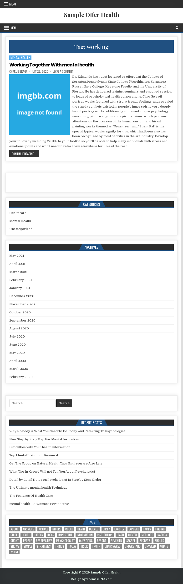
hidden (39, 535)
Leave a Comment (63, 71)
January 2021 (19, 288)
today (72, 546)
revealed (116, 540)
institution (104, 535)
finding (160, 529)
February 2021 (20, 280)
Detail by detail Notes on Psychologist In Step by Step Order (55, 479)
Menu (12, 4)
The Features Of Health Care (31, 495)
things (59, 546)
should (159, 540)
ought (14, 540)
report (102, 540)
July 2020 (17, 336)
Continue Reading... (25, 153)
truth (96, 546)
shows (14, 546)
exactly (119, 529)
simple (28, 546)
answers (28, 529)
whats (164, 546)
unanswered (113, 546)
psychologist (65, 540)
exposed (134, 529)
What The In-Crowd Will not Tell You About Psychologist (52, 471)
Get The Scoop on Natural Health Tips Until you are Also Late (55, 463)
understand (133, 546)
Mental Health (20, 57)
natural (163, 535)
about (14, 529)
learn (120, 535)
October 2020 (20, 312)
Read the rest (116, 146)
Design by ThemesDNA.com (91, 579)
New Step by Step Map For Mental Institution (44, 439)
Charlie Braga (18, 71)
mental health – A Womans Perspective (39, 504)
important (65, 535)
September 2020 (22, 320)
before (56, 529)
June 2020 (17, 344)
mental (132, 535)
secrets (145, 540)
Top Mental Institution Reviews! (33, 455)
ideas (50, 535)
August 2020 (19, 328)
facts (147, 529)
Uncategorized (20, 229)
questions (86, 540)
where (14, 552)
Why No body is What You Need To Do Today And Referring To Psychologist (67, 431)
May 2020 (17, 353)
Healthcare (17, 213)
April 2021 (17, 264)
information (85, 535)
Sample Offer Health (91, 14)
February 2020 (21, 377)
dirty (106, 529)
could (69, 529)
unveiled (150, 546)
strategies (43, 546)
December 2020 (21, 296)
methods (147, 535)
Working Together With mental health (51, 64)
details (93, 529)
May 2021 (16, 255)
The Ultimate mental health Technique (38, 487)
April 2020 (17, 361)
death (81, 529)
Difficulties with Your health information (39, 447)
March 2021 (18, 272)
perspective (44, 540)
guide (13, 535)
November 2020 (22, 304)
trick (84, 546)
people (27, 540)
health (26, 535)
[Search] (177, 27)
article (43, 529)
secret (130, 540)
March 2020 (18, 369)
